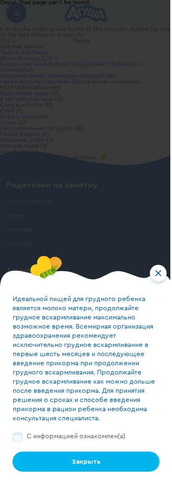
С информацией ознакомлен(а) (76, 436)
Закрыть (86, 461)
